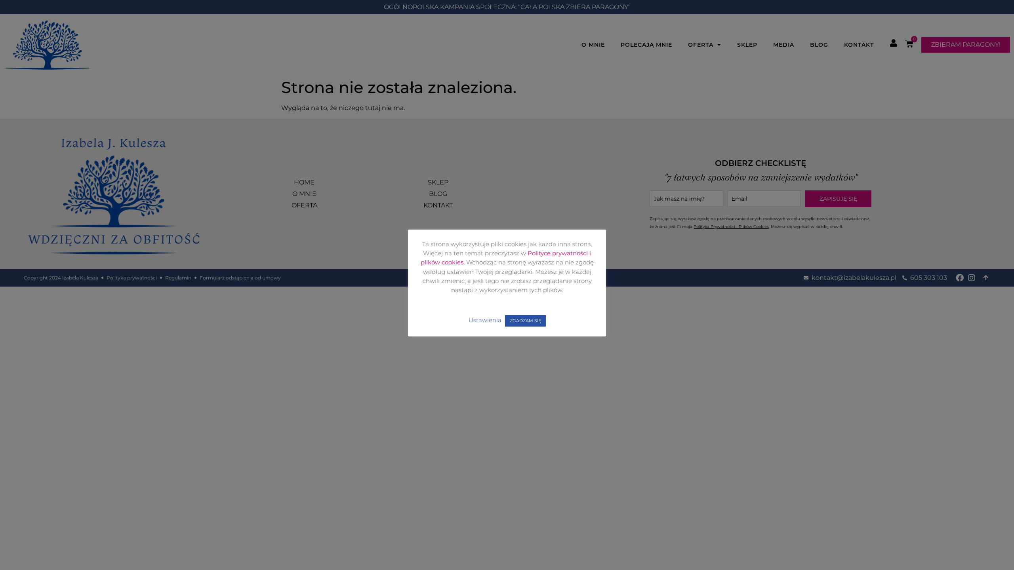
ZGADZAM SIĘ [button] (525, 320)
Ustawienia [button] (485, 320)
